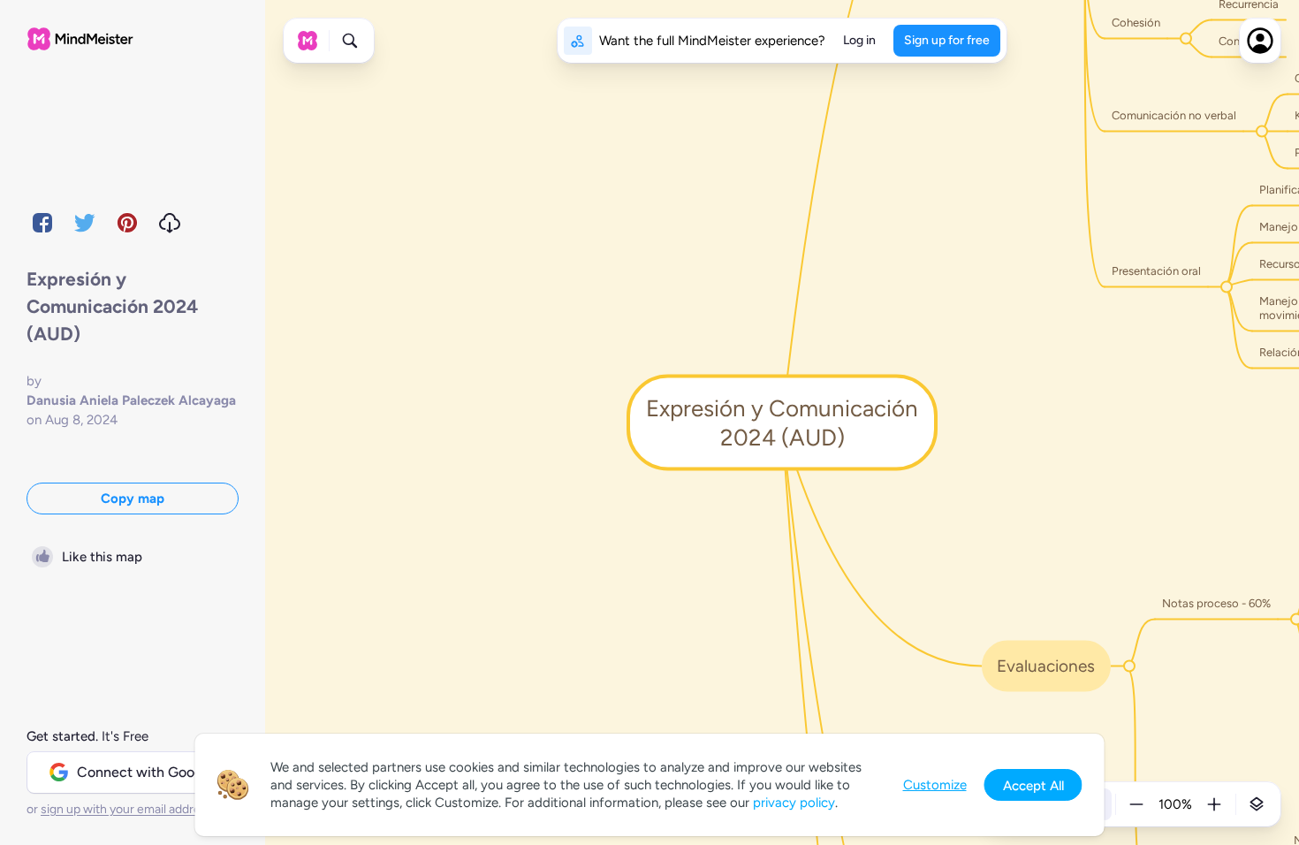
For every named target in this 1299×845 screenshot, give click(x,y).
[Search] (350, 41)
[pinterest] (127, 223)
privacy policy (794, 803)
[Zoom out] (1136, 804)
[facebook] (42, 223)
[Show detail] (1256, 804)
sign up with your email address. (128, 809)
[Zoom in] (1214, 804)
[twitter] (85, 223)
